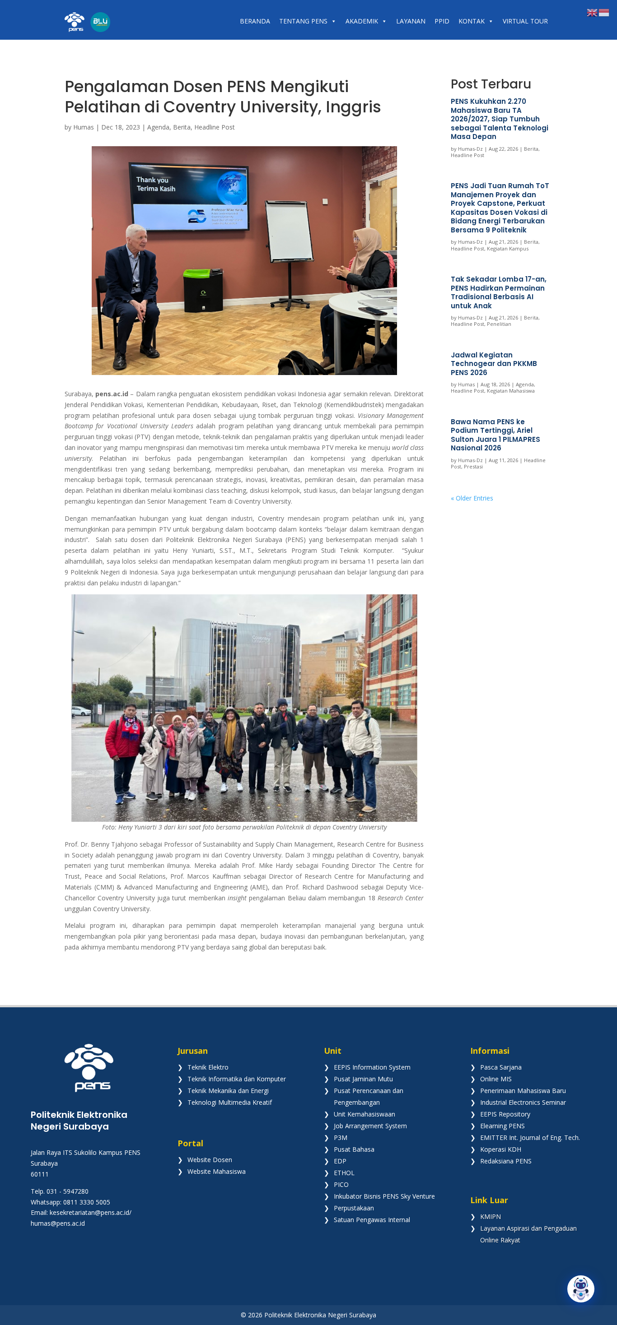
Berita (182, 127)
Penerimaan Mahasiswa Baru (523, 1090)
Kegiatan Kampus (507, 248)
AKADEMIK (362, 21)
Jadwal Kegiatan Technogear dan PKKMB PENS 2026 (494, 363)
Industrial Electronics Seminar (523, 1102)
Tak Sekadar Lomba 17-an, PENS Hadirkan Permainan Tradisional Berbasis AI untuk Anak (499, 292)
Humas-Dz (470, 148)
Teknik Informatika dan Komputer (236, 1079)
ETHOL (344, 1172)
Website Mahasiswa (216, 1171)
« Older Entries (472, 498)
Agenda (158, 127)
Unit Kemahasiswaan (364, 1114)
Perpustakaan (354, 1208)
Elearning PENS (502, 1125)
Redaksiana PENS (506, 1161)
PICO (341, 1184)
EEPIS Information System (372, 1067)
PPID (442, 21)
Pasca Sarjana (501, 1067)
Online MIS (496, 1079)
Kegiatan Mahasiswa (511, 390)
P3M (340, 1137)
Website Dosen (209, 1159)
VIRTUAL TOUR (525, 21)
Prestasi (473, 466)
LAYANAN (410, 21)
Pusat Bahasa (354, 1149)
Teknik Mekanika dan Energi (228, 1090)
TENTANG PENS (303, 21)
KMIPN (490, 1216)
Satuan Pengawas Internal (372, 1219)
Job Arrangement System (370, 1125)
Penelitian (499, 323)
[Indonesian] (604, 12)
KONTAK (471, 21)
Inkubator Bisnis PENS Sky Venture (384, 1196)
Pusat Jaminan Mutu (363, 1079)
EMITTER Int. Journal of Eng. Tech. (530, 1137)
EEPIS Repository (505, 1114)
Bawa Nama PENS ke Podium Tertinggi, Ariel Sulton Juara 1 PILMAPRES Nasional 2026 (495, 435)
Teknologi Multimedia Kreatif (229, 1102)
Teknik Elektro (208, 1067)
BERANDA (255, 21)
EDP (340, 1161)
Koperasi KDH (500, 1149)
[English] (592, 12)
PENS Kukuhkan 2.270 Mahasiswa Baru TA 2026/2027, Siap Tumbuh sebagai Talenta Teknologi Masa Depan (499, 119)
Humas (83, 127)
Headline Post (214, 127)
